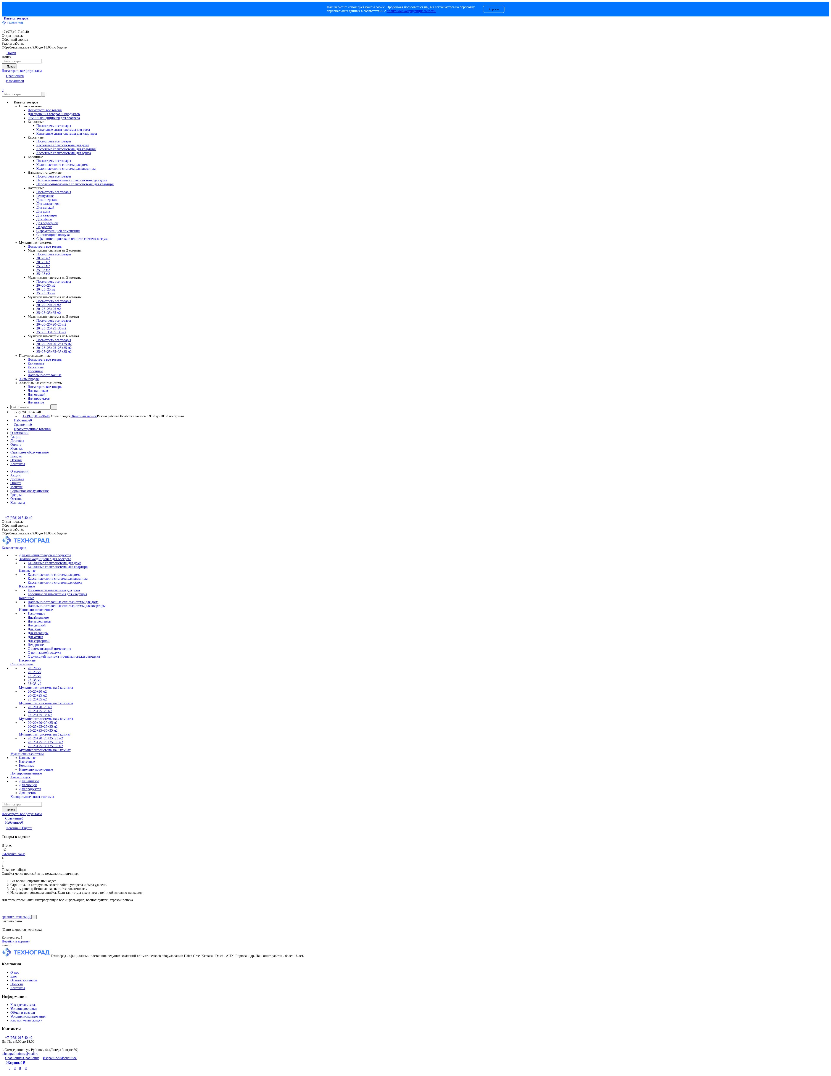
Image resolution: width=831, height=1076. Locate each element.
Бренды (16, 456)
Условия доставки (23, 1008)
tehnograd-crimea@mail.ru (20, 1053)
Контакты (17, 464)
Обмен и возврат (22, 1012)
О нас (14, 972)
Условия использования (27, 1016)
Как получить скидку (26, 1020)
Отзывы (16, 460)
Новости (16, 984)
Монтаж (16, 448)
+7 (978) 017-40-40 (36, 416)
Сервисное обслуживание (29, 452)
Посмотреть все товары (45, 110)
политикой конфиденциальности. (411, 11)
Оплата (15, 444)
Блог (13, 976)
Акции (15, 437)
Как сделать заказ (23, 1005)
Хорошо (494, 9)
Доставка (17, 440)
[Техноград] (26, 956)
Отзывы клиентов (23, 980)
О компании (19, 433)
